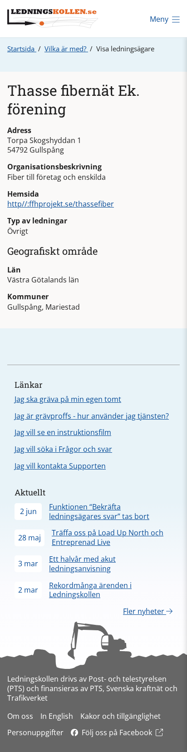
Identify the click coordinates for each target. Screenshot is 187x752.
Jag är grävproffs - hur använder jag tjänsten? (92, 416)
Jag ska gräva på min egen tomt (68, 399)
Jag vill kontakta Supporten (60, 466)
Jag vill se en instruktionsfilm (63, 432)
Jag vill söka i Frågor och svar (63, 449)
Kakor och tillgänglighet (120, 716)
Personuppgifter (35, 732)
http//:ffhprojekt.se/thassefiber (60, 204)
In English (56, 716)
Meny (159, 19)
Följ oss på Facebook (117, 732)
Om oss (20, 716)
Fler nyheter (144, 611)
